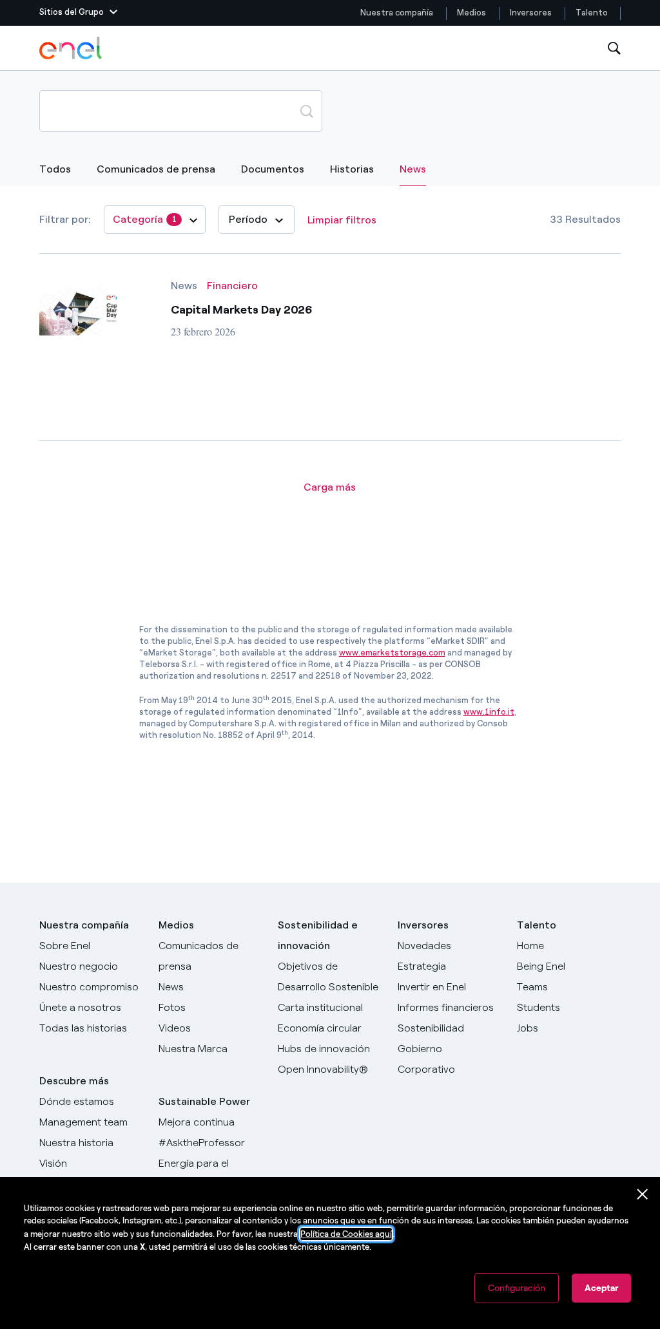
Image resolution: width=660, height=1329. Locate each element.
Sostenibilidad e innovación (318, 935)
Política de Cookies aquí (346, 1234)
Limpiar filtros (341, 220)
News (413, 168)
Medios (471, 12)
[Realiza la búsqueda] (306, 110)
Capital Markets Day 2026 (242, 310)
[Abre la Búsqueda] (614, 48)
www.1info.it (488, 712)
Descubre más (74, 1081)
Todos (55, 169)
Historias (352, 169)
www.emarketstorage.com (392, 652)
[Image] (78, 307)
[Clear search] (275, 110)
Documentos (272, 169)
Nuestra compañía (396, 12)
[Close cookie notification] (642, 1194)
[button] (78, 13)
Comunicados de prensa (156, 169)
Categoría (145, 219)
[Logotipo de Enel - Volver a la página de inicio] (71, 48)
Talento (593, 12)
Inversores (531, 12)
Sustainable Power (204, 1101)
